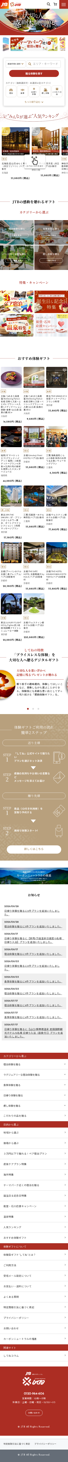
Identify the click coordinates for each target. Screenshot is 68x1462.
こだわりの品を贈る (15, 1116)
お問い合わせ (11, 1328)
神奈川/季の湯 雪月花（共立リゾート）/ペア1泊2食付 (45, 165)
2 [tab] (34, 54)
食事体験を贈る (12, 1085)
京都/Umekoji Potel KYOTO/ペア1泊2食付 (34, 456)
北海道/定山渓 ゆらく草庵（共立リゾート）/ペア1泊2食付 (15, 166)
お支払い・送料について (17, 1286)
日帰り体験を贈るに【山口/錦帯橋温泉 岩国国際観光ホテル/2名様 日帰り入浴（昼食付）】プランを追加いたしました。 (33, 1033)
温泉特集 (8, 1217)
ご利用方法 (9, 1265)
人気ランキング (12, 1227)
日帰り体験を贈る (13, 1095)
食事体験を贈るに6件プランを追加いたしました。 (33, 1017)
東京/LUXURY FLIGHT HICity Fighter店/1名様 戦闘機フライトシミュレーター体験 (11, 626)
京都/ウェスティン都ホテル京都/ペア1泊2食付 (34, 625)
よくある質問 (11, 1297)
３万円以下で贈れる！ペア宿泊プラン (25, 1154)
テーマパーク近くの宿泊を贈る (21, 1185)
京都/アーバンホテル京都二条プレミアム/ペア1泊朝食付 (11, 574)
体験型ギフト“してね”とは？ (19, 1255)
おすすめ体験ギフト (15, 1238)
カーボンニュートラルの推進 (20, 1339)
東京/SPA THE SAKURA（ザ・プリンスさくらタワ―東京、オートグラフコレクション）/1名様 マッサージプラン (11, 521)
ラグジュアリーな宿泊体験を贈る (21, 1075)
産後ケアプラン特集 (15, 1164)
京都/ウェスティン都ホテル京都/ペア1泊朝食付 (56, 517)
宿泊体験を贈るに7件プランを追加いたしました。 (33, 993)
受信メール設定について (17, 1276)
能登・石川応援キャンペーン (20, 1206)
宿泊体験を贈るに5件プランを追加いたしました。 (33, 926)
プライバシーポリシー (16, 1318)
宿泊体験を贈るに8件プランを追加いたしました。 (33, 1005)
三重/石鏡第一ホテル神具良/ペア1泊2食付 (34, 516)
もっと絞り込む (32, 102)
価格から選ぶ (11, 1143)
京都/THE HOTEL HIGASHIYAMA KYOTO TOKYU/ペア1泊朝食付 (56, 575)
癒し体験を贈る (12, 1106)
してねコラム (11, 1356)
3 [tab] (39, 54)
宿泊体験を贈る (12, 1064)
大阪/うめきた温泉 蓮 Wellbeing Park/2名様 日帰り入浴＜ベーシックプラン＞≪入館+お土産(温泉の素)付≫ (34, 403)
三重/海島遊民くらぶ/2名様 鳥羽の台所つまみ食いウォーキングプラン (56, 459)
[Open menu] (63, 4)
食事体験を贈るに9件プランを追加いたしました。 (33, 982)
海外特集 (8, 1175)
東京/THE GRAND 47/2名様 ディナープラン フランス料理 (56, 399)
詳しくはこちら (34, 849)
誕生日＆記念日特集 (15, 1196)
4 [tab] (44, 54)
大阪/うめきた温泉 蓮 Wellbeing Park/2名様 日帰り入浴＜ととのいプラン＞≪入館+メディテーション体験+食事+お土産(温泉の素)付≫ (11, 404)
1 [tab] (29, 54)
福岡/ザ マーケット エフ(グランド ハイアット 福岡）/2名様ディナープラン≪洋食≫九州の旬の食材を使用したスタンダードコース (11, 463)
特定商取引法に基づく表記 (18, 1307)
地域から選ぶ (11, 1133)
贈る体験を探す (34, 74)
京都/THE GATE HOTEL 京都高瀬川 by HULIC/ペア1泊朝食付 (34, 575)
